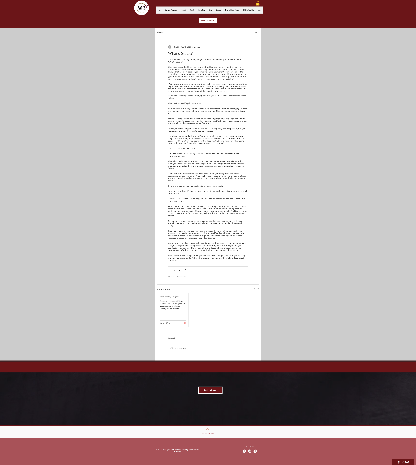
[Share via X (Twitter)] (174, 270)
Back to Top (208, 433)
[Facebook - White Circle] (244, 451)
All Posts (160, 32)
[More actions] (246, 47)
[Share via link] (185, 270)
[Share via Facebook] (169, 270)
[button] (258, 3)
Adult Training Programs (169, 297)
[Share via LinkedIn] (180, 270)
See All (256, 289)
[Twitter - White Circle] (255, 451)
